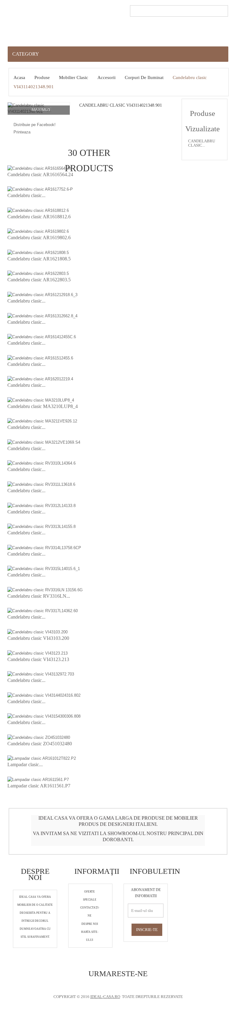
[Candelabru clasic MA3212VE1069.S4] (43, 442)
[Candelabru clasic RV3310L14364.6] (41, 463)
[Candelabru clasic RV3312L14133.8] (41, 505)
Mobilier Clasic (73, 77)
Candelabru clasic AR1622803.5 (39, 279)
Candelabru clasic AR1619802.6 (39, 237)
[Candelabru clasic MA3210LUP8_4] (40, 400)
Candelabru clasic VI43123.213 (38, 659)
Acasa (19, 77)
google (122, 986)
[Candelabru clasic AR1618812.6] (38, 210)
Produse (42, 77)
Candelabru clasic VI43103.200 (38, 638)
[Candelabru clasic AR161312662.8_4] (42, 315)
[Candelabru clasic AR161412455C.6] (41, 337)
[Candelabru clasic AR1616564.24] (39, 168)
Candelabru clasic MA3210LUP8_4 (42, 406)
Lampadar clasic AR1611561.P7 (38, 785)
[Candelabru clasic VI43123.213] (37, 653)
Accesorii (106, 77)
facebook (110, 986)
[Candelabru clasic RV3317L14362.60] (42, 610)
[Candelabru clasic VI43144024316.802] (44, 695)
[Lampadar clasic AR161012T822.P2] (41, 758)
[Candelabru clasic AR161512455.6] (40, 357)
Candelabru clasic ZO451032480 (39, 743)
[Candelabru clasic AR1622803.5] (38, 273)
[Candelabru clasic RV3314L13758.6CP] (44, 547)
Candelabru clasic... (26, 195)
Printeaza (22, 132)
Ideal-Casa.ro (105, 996)
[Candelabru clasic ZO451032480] (38, 737)
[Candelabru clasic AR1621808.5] (38, 252)
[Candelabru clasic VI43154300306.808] (44, 716)
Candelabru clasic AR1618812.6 (39, 216)
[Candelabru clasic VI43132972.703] (40, 674)
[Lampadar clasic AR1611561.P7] (38, 779)
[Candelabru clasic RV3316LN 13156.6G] (45, 589)
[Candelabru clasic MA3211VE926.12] (42, 421)
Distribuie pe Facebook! (35, 124)
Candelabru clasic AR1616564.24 (40, 174)
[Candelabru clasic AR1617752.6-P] (40, 189)
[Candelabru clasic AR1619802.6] (38, 231)
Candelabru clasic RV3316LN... (38, 596)
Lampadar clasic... (25, 764)
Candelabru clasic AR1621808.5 (39, 258)
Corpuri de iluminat (144, 77)
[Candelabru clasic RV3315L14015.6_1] (43, 568)
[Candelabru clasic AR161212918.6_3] (42, 294)
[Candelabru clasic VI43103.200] (37, 631)
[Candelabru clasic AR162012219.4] (40, 379)
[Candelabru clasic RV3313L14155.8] (41, 526)
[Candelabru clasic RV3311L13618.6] (41, 484)
